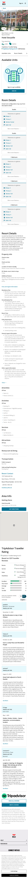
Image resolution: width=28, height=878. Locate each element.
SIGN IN (14, 91)
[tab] (6, 53)
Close (3, 382)
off (24, 596)
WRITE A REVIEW (14, 805)
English (23, 599)
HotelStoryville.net (7, 487)
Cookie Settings (14, 871)
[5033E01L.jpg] (14, 20)
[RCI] (3, 3)
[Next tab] (27, 53)
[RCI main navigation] (25, 3)
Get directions (14, 509)
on (21, 596)
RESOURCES (4, 843)
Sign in (21, 3)
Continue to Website (14, 875)
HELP (2, 840)
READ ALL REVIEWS (14, 801)
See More (5, 700)
